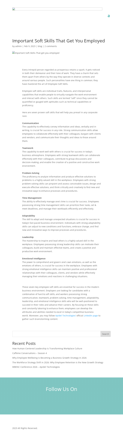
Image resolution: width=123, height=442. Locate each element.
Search (105, 334)
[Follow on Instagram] (61, 400)
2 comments (51, 46)
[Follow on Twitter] (70, 400)
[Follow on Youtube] (79, 400)
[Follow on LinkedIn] (44, 400)
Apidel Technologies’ (65, 315)
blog (40, 46)
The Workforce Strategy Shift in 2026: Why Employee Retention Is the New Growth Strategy (57, 362)
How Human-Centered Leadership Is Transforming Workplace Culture (47, 348)
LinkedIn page (91, 315)
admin (18, 46)
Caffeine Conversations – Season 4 (29, 353)
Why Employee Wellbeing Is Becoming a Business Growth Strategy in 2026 (49, 357)
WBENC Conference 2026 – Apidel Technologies (36, 366)
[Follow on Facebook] (53, 400)
